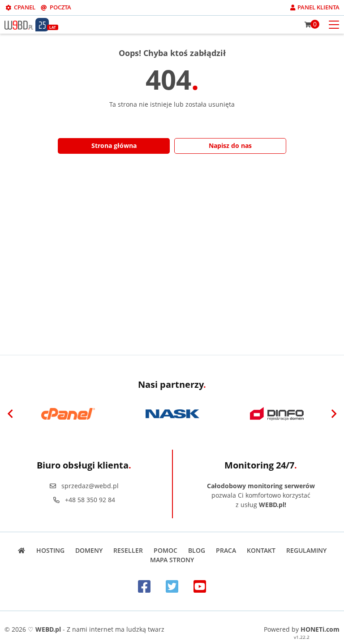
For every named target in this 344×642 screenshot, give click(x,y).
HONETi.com (320, 629)
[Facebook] (144, 586)
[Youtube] (200, 586)
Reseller (128, 550)
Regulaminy (306, 550)
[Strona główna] (21, 550)
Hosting (50, 550)
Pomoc (165, 550)
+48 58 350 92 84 (90, 499)
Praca (226, 550)
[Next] (334, 414)
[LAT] (42, 24)
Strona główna (114, 145)
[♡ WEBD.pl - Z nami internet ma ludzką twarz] (18, 24)
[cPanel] (68, 413)
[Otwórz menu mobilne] (334, 24)
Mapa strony (172, 559)
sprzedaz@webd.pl (90, 486)
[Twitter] (172, 586)
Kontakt (261, 550)
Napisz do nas (230, 145)
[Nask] (172, 413)
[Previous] (10, 414)
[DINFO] (277, 413)
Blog (196, 550)
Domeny (89, 550)
